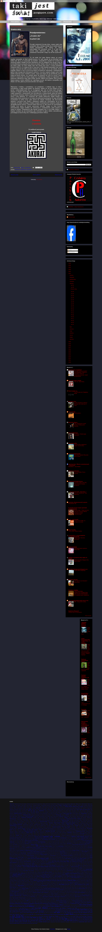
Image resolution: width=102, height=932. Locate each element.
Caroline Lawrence (83, 846)
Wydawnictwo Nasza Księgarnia (49, 903)
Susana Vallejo (79, 895)
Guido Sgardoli (87, 855)
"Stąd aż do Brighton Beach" (42, 825)
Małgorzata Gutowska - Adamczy (27, 880)
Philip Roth (76, 887)
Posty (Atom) (39, 179)
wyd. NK (75, 914)
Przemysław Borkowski (55, 888)
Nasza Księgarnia (27, 884)
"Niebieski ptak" (90, 817)
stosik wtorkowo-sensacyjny (80, 906)
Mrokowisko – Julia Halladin (74, 466)
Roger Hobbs (39, 891)
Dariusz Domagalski (43, 848)
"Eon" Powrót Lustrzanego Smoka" (57, 809)
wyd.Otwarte (24, 921)
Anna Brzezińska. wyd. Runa (65, 840)
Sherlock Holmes (13, 893)
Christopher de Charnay (55, 847)
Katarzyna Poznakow (88, 866)
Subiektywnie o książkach (75, 369)
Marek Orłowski (28, 876)
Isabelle (77, 858)
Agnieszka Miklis (24, 838)
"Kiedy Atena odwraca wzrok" (83, 812)
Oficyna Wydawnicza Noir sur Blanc (82, 884)
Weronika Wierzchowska (61, 900)
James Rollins (66, 861)
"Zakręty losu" (23, 832)
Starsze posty (58, 174)
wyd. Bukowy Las (59, 909)
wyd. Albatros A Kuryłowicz (53, 908)
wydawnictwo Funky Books (55, 921)
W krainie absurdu (73, 579)
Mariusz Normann (39, 877)
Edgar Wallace (86, 850)
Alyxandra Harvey (65, 839)
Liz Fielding (67, 872)
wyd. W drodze (54, 919)
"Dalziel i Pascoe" (26, 806)
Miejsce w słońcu (12, 883)
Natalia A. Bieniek (33, 884)
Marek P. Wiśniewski (41, 876)
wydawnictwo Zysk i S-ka (84, 921)
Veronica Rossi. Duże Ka (88, 899)
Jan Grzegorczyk (73, 861)
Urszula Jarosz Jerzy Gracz (70, 899)
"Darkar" (54, 806)
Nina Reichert (49, 884)
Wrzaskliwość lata (72, 503)
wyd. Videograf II (47, 919)
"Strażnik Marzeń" (13, 825)
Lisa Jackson (49, 872)
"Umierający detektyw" (13, 828)
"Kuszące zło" (58, 814)
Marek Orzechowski (22, 876)
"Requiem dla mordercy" (57, 821)
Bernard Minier (76, 844)
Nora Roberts (62, 884)
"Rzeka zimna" (65, 821)
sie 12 (72, 310)
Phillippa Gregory (25, 888)
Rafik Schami (87, 888)
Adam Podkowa (87, 835)
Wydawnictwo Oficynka (60, 903)
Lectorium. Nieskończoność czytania (77, 502)
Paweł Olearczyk (34, 887)
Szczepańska (14, 896)
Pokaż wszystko (88, 615)
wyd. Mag (39, 914)
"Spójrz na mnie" (69, 824)
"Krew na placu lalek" (67, 813)
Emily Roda (62, 851)
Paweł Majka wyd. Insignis (26, 887)
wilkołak (86, 906)
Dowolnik (83, 709)
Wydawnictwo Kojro (19, 903)
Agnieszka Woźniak (56, 838)
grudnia (72, 275)
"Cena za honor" (29, 805)
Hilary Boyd (63, 857)
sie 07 (72, 318)
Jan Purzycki (79, 861)
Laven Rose (52, 870)
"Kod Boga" (24, 813)
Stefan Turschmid (54, 895)
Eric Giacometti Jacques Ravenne (76, 851)
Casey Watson (23, 847)
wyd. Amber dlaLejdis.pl (82, 908)
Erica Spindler (85, 851)
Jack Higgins (33, 861)
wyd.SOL (30, 921)
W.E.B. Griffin (21, 900)
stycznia (72, 339)
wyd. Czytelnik (22, 911)
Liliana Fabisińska (38, 872)
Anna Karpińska (35, 842)
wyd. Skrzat (58, 917)
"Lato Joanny (71, 814)
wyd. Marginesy (45, 914)
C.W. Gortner (33, 846)
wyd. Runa (44, 917)
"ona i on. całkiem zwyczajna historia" (53, 833)
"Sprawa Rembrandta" (62, 824)
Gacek (48, 854)
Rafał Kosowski (82, 888)
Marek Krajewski (15, 876)
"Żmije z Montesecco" (41, 835)
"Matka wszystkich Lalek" (42, 816)
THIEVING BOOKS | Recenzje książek (83, 624)
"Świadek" (17, 835)
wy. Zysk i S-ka (16, 908)
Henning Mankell (58, 857)
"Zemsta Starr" (12, 833)
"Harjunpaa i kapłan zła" (86, 810)
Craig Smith (81, 847)
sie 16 (72, 303)
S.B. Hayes (89, 891)
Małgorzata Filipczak (17, 880)
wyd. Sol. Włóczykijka (69, 917)
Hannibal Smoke (27, 857)
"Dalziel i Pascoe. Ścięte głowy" (47, 806)
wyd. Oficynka (49, 916)
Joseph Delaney (46, 865)
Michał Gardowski (63, 881)
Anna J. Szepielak (28, 842)
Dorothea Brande (69, 850)
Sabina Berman (19, 892)
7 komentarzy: (28, 167)
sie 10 (72, 314)
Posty (70, 249)
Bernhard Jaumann (83, 844)
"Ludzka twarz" (87, 814)
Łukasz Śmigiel (34, 923)
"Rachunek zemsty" (44, 821)
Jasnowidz (25, 862)
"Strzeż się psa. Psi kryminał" (28, 825)
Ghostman (20, 855)
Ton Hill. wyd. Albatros (46, 899)
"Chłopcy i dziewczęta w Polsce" (65, 805)
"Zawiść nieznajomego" (63, 832)
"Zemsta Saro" (89, 832)
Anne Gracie (18, 843)
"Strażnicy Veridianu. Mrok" (87, 824)
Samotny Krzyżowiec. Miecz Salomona (40, 892)
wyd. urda (62, 920)
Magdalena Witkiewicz (17, 874)
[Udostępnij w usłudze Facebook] (40, 167)
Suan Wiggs (65, 895)
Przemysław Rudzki (63, 888)
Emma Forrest (67, 851)
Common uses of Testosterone (75, 612)
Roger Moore (44, 891)
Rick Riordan (61, 889)
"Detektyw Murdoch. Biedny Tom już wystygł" (74, 806)
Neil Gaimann (39, 884)
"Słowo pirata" (90, 825)
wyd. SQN (49, 917)
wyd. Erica (69, 911)
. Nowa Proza (57, 835)
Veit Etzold (82, 899)
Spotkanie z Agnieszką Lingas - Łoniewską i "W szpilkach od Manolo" (39, 895)
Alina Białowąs (45, 839)
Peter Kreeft (67, 887)
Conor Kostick (66, 847)
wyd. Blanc (38, 909)
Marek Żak (53, 876)
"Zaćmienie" (69, 832)
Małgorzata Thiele (89, 880)
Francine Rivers (84, 853)
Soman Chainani (54, 893)
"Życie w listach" (47, 835)
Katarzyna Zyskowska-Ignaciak (59, 868)
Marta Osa (82, 877)
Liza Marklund (71, 872)
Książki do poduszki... (74, 471)
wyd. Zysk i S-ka (37, 920)
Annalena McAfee (13, 843)
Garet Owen (57, 854)
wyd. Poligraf (71, 916)
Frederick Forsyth (21, 854)
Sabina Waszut (25, 892)
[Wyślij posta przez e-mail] (33, 167)
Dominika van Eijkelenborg (25, 850)
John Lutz (20, 865)
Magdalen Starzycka (47, 873)
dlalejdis (26, 906)
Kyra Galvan (31, 870)
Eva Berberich (14, 853)
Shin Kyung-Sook (20, 893)
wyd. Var (27, 919)
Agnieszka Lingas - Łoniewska (51, 836)
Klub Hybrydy (27, 869)
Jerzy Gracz (85, 862)
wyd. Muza (69, 914)
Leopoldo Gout (12, 872)
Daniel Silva (12, 848)
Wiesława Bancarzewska (77, 900)
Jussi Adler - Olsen (68, 865)
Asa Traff (15, 844)
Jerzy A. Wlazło (80, 862)
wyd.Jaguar (12, 921)
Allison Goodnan (59, 839)
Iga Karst (79, 857)
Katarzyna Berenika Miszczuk (33, 866)
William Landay (37, 902)
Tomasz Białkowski (86, 898)
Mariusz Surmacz (46, 877)
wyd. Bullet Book (66, 909)
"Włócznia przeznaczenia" (40, 831)
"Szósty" (76, 825)
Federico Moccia (63, 853)
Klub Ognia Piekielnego (34, 869)
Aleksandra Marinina (24, 839)
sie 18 (72, 301)
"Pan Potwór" (20, 820)
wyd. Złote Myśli (44, 920)
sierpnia (72, 283)
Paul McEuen (74, 885)
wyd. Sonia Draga (76, 917)
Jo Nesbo (26, 863)
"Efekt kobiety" (34, 809)
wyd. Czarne (89, 909)
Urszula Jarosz (62, 899)
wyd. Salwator (53, 917)
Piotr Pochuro (31, 888)
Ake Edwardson (63, 838)
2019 (69, 343)
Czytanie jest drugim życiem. (75, 481)
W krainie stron (72, 401)
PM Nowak (45, 885)
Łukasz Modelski (29, 923)
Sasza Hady (77, 892)
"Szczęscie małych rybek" (61, 825)
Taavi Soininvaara (20, 896)
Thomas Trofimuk (34, 898)
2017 (69, 347)
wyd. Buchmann (47, 909)
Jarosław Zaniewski (20, 862)
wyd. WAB (64, 919)
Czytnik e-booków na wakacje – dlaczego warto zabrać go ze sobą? (81, 404)
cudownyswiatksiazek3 (74, 453)
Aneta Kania (52, 840)
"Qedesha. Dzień (36, 821)
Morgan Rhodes (21, 884)
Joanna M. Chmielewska (46, 863)
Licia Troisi (25, 872)
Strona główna (15, 21)
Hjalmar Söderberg (74, 857)
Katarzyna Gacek (60, 866)
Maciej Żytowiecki (35, 873)
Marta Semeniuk (87, 877)
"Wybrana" (16, 831)
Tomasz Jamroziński (16, 899)
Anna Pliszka (62, 842)
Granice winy (16, 29)
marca (71, 335)
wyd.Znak (45, 921)
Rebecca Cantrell (21, 889)
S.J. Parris (14, 892)
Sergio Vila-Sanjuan (89, 892)
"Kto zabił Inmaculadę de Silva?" (45, 814)
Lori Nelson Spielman (84, 872)
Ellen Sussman (19, 851)
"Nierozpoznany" (13, 818)
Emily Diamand (57, 851)
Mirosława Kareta (49, 883)
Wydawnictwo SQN (67, 903)
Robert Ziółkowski (29, 891)
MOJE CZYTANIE (72, 547)
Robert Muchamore (15, 891)
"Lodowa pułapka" (81, 814)
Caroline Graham (77, 846)
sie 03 (72, 322)
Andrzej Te (47, 840)
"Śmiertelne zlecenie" (88, 833)
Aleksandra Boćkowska (16, 839)
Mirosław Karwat (43, 883)
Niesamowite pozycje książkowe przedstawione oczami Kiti (85, 724)
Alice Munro (39, 839)
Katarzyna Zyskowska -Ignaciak (47, 868)
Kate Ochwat (70, 868)
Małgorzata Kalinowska (52, 880)
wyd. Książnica (84, 912)
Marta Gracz (69, 877)
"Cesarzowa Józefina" (36, 805)
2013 (69, 356)
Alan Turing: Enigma (77, 838)
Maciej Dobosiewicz (28, 873)
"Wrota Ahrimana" (84, 829)
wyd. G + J (18, 912)
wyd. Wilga (85, 919)
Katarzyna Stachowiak (27, 868)
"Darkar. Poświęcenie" (60, 806)
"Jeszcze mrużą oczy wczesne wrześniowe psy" (69, 812)
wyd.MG (16, 921)
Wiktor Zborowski (86, 900)
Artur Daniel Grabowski (81, 843)
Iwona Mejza (19, 859)
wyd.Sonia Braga (35, 921)
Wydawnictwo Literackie (29, 903)
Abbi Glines (73, 835)
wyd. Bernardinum (33, 909)
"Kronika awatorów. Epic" (76, 813)
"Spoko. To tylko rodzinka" (53, 824)
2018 (69, 345)
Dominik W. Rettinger (16, 850)
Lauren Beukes (37, 870)
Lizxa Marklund (77, 872)
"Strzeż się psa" (20, 825)
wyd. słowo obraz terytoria (55, 920)
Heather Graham (46, 857)
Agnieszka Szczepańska (48, 838)
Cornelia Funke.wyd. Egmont (74, 847)
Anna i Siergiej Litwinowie (80, 842)
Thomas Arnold (22, 898)
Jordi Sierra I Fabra (33, 865)
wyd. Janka (62, 912)
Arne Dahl (69, 843)
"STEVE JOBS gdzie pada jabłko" (74, 821)
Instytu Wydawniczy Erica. (22, 858)
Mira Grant (34, 883)
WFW (25, 900)
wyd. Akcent (29, 908)
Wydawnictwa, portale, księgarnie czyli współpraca (35, 21)
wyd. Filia (90, 911)
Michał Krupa (69, 881)
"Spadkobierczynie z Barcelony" (39, 824)
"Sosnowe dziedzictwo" (17, 824)
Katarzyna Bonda (44, 866)
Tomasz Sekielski (34, 899)
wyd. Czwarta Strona (14, 911)
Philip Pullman (71, 887)
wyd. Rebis (33, 917)
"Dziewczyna (12, 809)
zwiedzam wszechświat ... (85, 767)
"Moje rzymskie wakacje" (88, 816)
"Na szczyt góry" (60, 817)
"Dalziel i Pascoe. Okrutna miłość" (36, 806)
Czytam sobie (85, 847)
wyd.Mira (20, 921)
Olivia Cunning (27, 885)
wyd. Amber (74, 908)
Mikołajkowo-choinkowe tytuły (27, 883)
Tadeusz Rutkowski (27, 896)
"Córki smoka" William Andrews (75, 531)
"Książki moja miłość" (26, 814)
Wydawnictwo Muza (38, 903)
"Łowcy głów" (82, 833)
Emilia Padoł (52, 851)
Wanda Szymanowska (33, 900)
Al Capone (71, 838)
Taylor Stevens (78, 896)
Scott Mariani (82, 892)
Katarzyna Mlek (82, 866)
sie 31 (72, 285)
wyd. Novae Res (18, 916)
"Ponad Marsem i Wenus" (78, 820)
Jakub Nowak (42, 861)
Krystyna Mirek (89, 869)
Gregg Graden (58, 855)
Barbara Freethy (34, 844)
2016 (69, 350)
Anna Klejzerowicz (42, 842)
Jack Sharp (38, 861)
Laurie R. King (47, 870)
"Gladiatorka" (41, 810)
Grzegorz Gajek (75, 855)
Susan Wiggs (74, 895)
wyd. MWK (35, 914)
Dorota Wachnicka (49, 850)
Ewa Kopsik (34, 853)
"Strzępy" (34, 825)
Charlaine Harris (29, 847)
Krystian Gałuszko (82, 869)
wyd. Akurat (29, 169)
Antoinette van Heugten (33, 843)
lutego (71, 337)
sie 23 (72, 295)
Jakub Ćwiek (54, 861)
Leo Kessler (90, 870)
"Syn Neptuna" (49, 825)
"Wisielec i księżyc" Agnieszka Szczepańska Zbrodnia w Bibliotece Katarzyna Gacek (62, 829)
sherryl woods (67, 906)
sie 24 (72, 293)
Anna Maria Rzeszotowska (55, 842)
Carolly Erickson (90, 846)
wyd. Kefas (73, 912)
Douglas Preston (75, 850)
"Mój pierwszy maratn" (44, 817)
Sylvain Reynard (85, 895)
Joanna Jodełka (31, 863)
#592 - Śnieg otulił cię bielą (80, 601)
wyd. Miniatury (58, 914)
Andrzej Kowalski (28, 840)
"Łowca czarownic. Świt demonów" (66, 833)
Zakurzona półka (72, 443)
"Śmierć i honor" (12, 835)
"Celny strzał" (23, 805)
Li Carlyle (21, 872)
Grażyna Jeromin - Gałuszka (39, 855)
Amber (69, 839)
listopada (72, 277)
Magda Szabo (40, 873)
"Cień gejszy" (74, 805)
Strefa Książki (71, 411)
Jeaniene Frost (51, 862)
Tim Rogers (49, 898)
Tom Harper (67, 898)
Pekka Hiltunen (51, 887)
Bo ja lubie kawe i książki (74, 380)
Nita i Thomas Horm (55, 884)
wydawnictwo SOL (75, 921)
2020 (69, 341)
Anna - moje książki (73, 519)
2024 (69, 267)
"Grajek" (69, 810)
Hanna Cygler (21, 857)
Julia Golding (58, 865)
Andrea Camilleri (80, 839)
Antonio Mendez (40, 843)
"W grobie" (33, 828)
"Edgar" (30, 809)
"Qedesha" (31, 821)
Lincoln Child (44, 872)
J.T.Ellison (11, 861)
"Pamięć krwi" (15, 820)
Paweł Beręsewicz (80, 885)
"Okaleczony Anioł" (70, 818)
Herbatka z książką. (73, 590)
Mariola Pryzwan (12, 877)
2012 (69, 358)
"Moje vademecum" (13, 817)
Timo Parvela (62, 898)
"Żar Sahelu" (25, 835)
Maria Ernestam (64, 876)
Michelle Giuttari (89, 881)
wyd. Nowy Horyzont (35, 916)
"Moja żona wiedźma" (80, 816)
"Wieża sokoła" (19, 829)
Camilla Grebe (41, 846)
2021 (69, 273)
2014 (69, 354)
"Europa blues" (18, 810)
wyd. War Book (79, 919)
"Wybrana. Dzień (21, 831)
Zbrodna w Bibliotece (49, 904)
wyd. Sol (63, 917)
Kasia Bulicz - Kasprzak (22, 866)
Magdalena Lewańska (84, 873)
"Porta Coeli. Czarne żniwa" (87, 820)
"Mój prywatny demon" (53, 817)
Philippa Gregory (81, 887)
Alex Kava (35, 839)
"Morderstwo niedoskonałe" (27, 817)
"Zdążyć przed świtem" (83, 832)
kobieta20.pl (48, 906)
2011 (69, 360)
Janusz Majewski (13, 862)
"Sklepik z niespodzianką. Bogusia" (68, 822)
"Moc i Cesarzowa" (73, 816)
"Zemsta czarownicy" (18, 833)
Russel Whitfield (69, 891)
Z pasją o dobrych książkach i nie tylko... (85, 676)
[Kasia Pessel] (71, 240)
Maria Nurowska (70, 876)
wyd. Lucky (22, 914)
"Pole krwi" (71, 820)
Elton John (28, 851)
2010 (69, 362)
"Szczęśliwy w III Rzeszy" (70, 825)
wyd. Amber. (88, 908)
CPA (37, 846)
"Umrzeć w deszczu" (21, 828)
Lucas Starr (14, 873)
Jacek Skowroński (27, 861)
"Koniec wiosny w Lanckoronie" (52, 813)
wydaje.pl (48, 921)
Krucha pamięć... (78, 413)
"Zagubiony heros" (17, 832)
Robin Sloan (34, 891)
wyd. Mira (63, 914)
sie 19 (72, 299)
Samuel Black (51, 892)
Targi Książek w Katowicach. (48, 896)
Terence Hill (83, 896)
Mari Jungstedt (58, 876)
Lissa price (59, 872)
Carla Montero (61, 846)
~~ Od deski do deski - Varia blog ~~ (77, 491)
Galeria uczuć (52, 854)
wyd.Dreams (90, 920)
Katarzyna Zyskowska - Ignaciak (36, 868)
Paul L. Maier (69, 885)
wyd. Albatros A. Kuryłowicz (66, 908)
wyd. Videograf (40, 919)
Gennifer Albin (75, 854)
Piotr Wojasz (41, 888)
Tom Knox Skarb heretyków (78, 898)
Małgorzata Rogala (72, 880)
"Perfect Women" (26, 820)
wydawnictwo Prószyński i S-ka (66, 921)
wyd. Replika (39, 917)
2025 (69, 265)
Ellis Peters (24, 851)
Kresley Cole (52, 869)
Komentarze (72, 252)
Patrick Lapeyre (59, 885)
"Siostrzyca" (51, 822)
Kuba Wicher (25, 870)
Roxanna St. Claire (56, 891)
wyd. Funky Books (13, 912)
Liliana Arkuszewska (30, 872)
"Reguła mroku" (50, 821)
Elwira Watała (33, 851)
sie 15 (72, 305)
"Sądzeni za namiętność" (83, 825)
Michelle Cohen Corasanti (82, 881)
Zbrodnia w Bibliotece (59, 904)
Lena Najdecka (84, 870)
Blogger (68, 929)
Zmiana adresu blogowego (79, 570)
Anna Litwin (48, 842)
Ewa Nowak (39, 853)
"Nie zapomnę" (83, 817)
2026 (69, 263)
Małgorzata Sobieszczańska (81, 880)
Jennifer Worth (69, 862)
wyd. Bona (42, 909)
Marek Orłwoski (34, 876)
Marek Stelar (48, 876)
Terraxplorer (52, 929)
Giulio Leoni (24, 855)
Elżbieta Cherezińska (40, 851)
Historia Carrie (68, 857)
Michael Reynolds (57, 881)
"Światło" (21, 835)
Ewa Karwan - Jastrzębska (26, 853)
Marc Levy (49, 874)
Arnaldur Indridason (63, 843)
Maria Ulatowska (77, 876)
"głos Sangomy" (40, 833)
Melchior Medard (28, 881)
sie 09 (72, 316)
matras (52, 906)
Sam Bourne (30, 892)
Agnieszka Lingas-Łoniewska (77, 836)
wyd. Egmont (58, 911)
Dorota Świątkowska (62, 850)
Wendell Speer (53, 900)
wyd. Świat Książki (68, 920)
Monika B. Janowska (74, 883)
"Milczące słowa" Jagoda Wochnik (53, 816)
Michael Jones (46, 881)
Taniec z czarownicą (38, 896)
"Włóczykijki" (52, 831)
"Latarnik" (67, 814)
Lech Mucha (57, 870)
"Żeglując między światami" (32, 835)
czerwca (72, 329)
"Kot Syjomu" (60, 813)
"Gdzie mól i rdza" (31, 810)
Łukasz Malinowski (23, 923)
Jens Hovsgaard (74, 862)
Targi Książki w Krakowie (70, 896)
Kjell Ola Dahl (22, 869)
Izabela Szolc (74, 859)
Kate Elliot (66, 868)
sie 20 (72, 297)
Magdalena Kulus (76, 873)
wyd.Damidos (85, 920)
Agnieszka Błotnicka (18, 836)
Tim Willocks (58, 898)
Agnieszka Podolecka (31, 838)
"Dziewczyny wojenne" (18, 809)
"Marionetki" (36, 816)
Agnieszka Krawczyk (38, 836)
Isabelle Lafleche (82, 858)
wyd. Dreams (47, 911)
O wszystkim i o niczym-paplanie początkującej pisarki (76, 536)
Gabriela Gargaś (43, 854)
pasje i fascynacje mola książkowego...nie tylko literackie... (85, 641)
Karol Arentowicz (89, 865)
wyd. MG (31, 914)
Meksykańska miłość (21, 881)
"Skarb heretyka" (57, 822)
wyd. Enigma (63, 911)
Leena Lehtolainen (62, 870)
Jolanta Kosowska (25, 865)
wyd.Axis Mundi (80, 920)
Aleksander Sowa (84, 838)
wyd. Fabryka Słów (79, 911)
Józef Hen (73, 865)
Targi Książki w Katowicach (59, 896)
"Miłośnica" (61, 816)
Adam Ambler (77, 835)
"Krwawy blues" (84, 813)
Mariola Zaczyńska (19, 877)
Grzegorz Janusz (81, 855)
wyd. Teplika (17, 919)
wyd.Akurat (75, 920)
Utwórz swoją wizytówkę (71, 242)
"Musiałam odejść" (36, 817)
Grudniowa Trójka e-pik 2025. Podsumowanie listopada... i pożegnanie (80, 484)
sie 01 (72, 324)
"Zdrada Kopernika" (75, 832)
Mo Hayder (61, 883)
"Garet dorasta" (24, 810)
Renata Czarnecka (46, 889)
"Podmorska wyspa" (65, 820)
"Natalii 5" (66, 817)
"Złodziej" (32, 833)
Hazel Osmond (40, 857)
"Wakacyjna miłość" (83, 828)
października (73, 279)
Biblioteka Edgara (72, 422)
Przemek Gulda (47, 888)
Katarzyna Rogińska (13, 868)
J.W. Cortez (15, 861)
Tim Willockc (53, 898)
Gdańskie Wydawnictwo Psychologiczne (66, 854)
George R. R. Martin (81, 854)
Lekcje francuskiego (77, 870)
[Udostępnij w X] (39, 167)
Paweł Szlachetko (45, 887)
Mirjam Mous (38, 883)
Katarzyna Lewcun (67, 866)
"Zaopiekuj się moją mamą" (54, 832)
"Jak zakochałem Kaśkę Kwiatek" (55, 812)
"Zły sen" (35, 833)
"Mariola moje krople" (29, 816)
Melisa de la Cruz (34, 881)
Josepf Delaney (40, 865)
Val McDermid (77, 899)
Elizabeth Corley (14, 851)
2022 (69, 271)
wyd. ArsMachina (16, 909)
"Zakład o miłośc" (29, 832)
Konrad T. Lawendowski (46, 869)
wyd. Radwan (27, 917)
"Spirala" (46, 824)
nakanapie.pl (57, 906)
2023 (69, 269)
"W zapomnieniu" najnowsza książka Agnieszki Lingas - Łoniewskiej (68, 828)
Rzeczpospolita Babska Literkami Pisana (79, 891)
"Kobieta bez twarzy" (18, 813)
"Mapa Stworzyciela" (21, 816)
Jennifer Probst (63, 862)
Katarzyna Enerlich (52, 866)
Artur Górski (87, 843)
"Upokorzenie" (28, 828)
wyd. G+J (22, 912)
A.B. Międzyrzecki (68, 835)
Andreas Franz (87, 839)
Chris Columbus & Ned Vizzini (45, 847)
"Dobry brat (38, 807)
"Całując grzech (12, 805)
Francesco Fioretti (78, 853)
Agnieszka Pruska (39, 838)
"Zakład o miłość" (36, 832)
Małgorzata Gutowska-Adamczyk (40, 880)
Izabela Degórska (45, 859)
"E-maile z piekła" (25, 809)
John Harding (15, 865)
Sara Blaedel (67, 892)
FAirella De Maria (51, 853)
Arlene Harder (57, 843)
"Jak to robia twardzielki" (44, 812)
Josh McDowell (52, 865)
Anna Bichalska (56, 840)
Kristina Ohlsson (63, 869)
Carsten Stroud (17, 847)
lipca (71, 326)
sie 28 (72, 287)
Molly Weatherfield (66, 883)
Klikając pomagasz (56, 21)
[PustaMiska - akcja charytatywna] (75, 206)
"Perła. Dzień (34, 820)
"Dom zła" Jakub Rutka (79, 381)
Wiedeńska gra (69, 900)
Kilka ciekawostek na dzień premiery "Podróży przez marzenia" (80, 425)
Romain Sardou (49, 891)
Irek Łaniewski (62, 858)
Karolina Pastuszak (13, 866)
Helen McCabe (52, 857)
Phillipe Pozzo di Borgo (17, 888)
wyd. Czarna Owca (82, 909)
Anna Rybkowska (68, 842)
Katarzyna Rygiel (20, 868)
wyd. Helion (46, 912)
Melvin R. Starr (40, 881)
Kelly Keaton (75, 868)
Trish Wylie (58, 899)
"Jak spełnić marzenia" (35, 812)
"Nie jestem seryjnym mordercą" (74, 817)
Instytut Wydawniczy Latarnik (55, 858)
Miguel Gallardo (18, 883)
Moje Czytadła (72, 529)
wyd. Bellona (26, 909)
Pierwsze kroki (67, 21)
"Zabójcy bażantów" (89, 831)
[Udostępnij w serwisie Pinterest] (41, 167)
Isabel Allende (68, 858)
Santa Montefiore (62, 892)
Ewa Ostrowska (45, 853)
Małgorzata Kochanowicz (62, 880)
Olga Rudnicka (21, 885)
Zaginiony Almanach (73, 611)
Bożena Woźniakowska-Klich (14, 846)
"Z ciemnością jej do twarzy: (70, 831)
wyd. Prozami (81, 916)
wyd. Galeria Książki (28, 912)
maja (71, 331)
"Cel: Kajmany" (18, 805)
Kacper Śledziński (83, 865)
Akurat (68, 838)
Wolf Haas (57, 902)
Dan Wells (90, 847)
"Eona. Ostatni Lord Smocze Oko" (83, 809)
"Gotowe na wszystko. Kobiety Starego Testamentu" (53, 810)
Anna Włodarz (73, 842)
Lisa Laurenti (54, 872)
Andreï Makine (21, 840)
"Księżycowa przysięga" (35, 814)
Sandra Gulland (56, 892)
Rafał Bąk (76, 888)
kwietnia (72, 333)
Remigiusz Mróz (38, 889)
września (72, 281)
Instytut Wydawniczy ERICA (43, 858)
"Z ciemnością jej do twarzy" (60, 831)
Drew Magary (81, 850)
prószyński (62, 906)
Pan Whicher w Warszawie (52, 885)
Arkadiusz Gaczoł (51, 843)
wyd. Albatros (43, 908)
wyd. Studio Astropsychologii (86, 917)
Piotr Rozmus (36, 888)
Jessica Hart (89, 862)
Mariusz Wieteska (53, 877)
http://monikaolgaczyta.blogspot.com (78, 569)
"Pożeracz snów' (12, 821)
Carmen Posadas (71, 846)
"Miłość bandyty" (67, 816)
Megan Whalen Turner (13, 881)
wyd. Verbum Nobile (32, 919)
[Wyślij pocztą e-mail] (36, 167)
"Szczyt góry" (54, 825)
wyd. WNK (74, 919)
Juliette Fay (63, 865)
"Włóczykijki (47, 831)
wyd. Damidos (28, 911)
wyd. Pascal (65, 916)
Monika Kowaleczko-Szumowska (84, 883)
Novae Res (67, 884)
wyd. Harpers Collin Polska (38, 912)
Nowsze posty (14, 174)
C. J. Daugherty (22, 846)
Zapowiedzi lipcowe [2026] (88, 771)
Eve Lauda (19, 853)
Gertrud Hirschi (15, 855)
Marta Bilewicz (58, 877)
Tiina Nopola (39, 898)
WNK (28, 900)
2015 (69, 352)
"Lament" (63, 814)
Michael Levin (51, 881)
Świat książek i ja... (73, 391)
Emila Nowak (47, 851)
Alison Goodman (51, 839)
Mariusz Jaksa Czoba (32, 877)
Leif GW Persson (69, 870)
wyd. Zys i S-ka (29, 920)
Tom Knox (71, 898)
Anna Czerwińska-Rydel (74, 840)
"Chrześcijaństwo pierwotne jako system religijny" (49, 805)
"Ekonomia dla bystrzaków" (42, 809)
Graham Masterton (30, 855)
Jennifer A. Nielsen (57, 862)
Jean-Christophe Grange (43, 862)
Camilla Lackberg (48, 846)
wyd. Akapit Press (23, 908)
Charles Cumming (36, 847)
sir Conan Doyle (72, 906)
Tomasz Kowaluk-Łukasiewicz (25, 899)
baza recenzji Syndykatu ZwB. (18, 906)
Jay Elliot (32, 862)
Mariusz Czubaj (25, 877)
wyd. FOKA (73, 911)
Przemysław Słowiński (71, 888)
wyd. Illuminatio (50, 912)
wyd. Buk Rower (53, 909)
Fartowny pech (57, 853)
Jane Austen (85, 861)
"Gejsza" (36, 810)
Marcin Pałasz (65, 874)
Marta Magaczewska (75, 877)
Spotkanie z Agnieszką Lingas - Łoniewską (18, 895)
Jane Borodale (89, 861)
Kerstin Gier (85, 868)
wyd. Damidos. (33, 911)
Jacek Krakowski (20, 861)
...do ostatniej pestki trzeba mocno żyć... (78, 600)
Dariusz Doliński (35, 848)
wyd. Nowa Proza (28, 916)
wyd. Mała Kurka (51, 914)
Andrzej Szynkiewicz (41, 840)
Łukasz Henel (16, 923)
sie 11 (72, 312)
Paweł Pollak (39, 887)
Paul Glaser (65, 885)
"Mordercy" (19, 817)
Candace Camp (55, 846)
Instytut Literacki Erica (31, 858)
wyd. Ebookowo (52, 911)
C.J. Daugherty (28, 846)
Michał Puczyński (74, 881)
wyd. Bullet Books (73, 909)
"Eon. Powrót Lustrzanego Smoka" (70, 809)
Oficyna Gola (72, 884)
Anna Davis (80, 840)
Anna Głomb (21, 842)
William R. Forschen (43, 902)
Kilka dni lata (12, 869)
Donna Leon (33, 850)
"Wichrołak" (15, 829)
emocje (44, 906)
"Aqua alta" (12, 803)
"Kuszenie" (53, 814)
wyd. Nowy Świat (42, 916)
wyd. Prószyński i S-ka (18, 917)
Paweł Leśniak (19, 887)
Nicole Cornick (44, 884)
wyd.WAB (40, 921)
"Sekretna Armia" (83, 821)
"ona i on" (45, 833)
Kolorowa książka (83, 739)
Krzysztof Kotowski (13, 870)
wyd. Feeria (85, 911)
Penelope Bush (57, 887)
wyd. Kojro (78, 912)
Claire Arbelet (61, 847)
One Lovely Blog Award (34, 885)
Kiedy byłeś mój (89, 868)
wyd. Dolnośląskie (40, 911)
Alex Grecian (30, 839)
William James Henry (24, 902)
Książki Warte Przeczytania (84, 694)
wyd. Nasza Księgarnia (82, 914)
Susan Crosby (69, 895)
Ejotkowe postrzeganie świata (84, 660)
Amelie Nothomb (74, 839)
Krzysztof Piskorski (19, 870)
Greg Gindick (53, 855)
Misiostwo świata (56, 883)
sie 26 (72, 291)
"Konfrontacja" (33, 813)
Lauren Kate (42, 870)
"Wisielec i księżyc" (38, 829)
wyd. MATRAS (26, 914)
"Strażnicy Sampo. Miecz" (78, 824)
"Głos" (81, 810)
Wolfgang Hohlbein (63, 902)
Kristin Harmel (57, 869)
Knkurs (40, 869)
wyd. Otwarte (55, 916)
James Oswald (60, 861)
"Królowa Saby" (19, 814)
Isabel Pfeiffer (73, 858)
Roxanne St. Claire (63, 891)
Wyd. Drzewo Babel (71, 902)
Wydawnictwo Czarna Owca (80, 902)
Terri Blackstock (88, 896)
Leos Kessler (17, 872)
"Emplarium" (49, 809)
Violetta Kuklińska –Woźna (14, 900)
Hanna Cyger (15, 857)
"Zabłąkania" (12, 832)
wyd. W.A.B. (59, 919)
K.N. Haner (77, 865)
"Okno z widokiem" (78, 818)
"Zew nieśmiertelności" (26, 833)
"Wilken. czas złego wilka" (28, 829)
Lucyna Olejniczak (21, 873)
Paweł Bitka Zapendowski (87, 885)
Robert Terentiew (23, 891)
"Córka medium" (20, 806)
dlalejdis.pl (31, 906)
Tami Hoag (32, 896)
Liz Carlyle (63, 872)
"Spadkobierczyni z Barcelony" (28, 824)
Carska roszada (12, 847)
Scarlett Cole (23, 169)
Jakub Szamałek (48, 861)
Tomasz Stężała (39, 899)
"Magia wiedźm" (15, 816)
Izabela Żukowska (80, 859)
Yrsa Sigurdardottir (28, 904)
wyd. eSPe (49, 920)
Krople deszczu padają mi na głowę (72, 869)
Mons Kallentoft (15, 884)
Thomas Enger (28, 898)
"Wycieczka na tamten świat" (30, 831)
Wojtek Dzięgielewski (51, 902)
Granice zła (17, 169)
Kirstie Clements (17, 869)
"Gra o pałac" (65, 810)
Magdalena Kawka (54, 873)
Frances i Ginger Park (71, 853)
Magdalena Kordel (69, 873)
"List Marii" (76, 814)
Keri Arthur (80, 868)
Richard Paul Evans (54, 889)
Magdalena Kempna (61, 873)
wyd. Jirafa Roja (68, 912)
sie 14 (72, 308)
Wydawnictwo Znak (75, 903)
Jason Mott (29, 862)
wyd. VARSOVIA (22, 919)
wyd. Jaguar (57, 912)
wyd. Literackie (16, 914)
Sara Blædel (72, 892)
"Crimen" (78, 805)
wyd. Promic (76, 916)
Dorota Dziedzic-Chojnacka (41, 850)
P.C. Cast (40, 885)
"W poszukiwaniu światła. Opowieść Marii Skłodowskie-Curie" (45, 828)
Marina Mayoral (89, 876)
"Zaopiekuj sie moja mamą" (44, 832)
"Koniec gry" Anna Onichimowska (41, 813)
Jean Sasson (37, 862)
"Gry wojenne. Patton (75, 810)
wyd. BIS (21, 909)
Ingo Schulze (86, 857)
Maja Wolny (44, 874)
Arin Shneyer (46, 843)
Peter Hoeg (62, 887)
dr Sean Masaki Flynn (38, 906)
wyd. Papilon (61, 916)
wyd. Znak (14, 920)
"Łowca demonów (76, 833)
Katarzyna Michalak (75, 866)
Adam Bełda (82, 835)
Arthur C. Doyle (73, 843)
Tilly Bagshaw (44, 898)
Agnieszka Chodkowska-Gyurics (28, 836)
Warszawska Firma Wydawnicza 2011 (43, 900)
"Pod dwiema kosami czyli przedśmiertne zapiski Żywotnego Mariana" (49, 820)
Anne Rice (27, 843)
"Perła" (30, 820)
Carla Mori (66, 846)
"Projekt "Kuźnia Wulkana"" (20, 821)
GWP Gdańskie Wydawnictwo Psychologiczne (32, 854)
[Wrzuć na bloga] (37, 167)
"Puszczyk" (27, 821)
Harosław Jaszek (33, 857)
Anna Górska (17, 842)
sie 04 (72, 320)
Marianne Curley (84, 876)
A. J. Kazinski (62, 835)
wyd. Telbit (12, 919)
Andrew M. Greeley (15, 840)
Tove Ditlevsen (53, 899)
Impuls (83, 857)
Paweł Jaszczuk (13, 887)
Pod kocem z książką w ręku (85, 753)
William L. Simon (31, 902)
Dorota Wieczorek (56, 850)
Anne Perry (22, 843)
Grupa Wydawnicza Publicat (67, 855)
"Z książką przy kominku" (80, 831)
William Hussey (17, 902)
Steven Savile (60, 895)
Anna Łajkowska (89, 842)
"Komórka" (28, 813)
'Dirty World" (53, 835)
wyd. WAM (70, 919)
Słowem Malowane (73, 432)
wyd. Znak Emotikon (21, 920)
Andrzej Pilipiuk (35, 840)
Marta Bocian (64, 877)
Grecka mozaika (47, 855)
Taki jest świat (71, 217)
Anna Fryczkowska (86, 840)
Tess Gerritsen (16, 898)
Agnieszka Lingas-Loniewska (66, 836)
